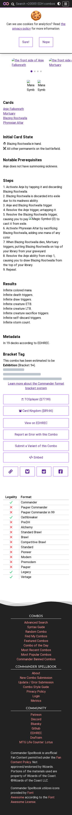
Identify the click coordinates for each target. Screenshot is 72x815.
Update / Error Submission (36, 682)
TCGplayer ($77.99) (37, 399)
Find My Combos (36, 636)
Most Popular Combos (36, 654)
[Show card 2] (35, 71)
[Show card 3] (38, 71)
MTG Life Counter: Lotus (36, 742)
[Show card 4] (41, 71)
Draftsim (36, 737)
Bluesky (36, 724)
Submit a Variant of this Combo (36, 446)
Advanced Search (36, 622)
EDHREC (36, 733)
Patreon (36, 714)
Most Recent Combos (36, 650)
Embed (38, 457)
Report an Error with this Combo (36, 434)
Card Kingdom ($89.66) (37, 411)
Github (36, 728)
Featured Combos (36, 641)
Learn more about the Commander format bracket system (36, 386)
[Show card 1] (31, 71)
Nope (46, 42)
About (36, 673)
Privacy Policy (36, 691)
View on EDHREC (36, 423)
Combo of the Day (36, 645)
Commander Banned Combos (36, 659)
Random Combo (36, 631)
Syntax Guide (36, 627)
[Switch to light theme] (59, 4)
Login (36, 696)
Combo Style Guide (36, 687)
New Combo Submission (36, 678)
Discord (36, 719)
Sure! (25, 42)
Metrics (36, 701)
